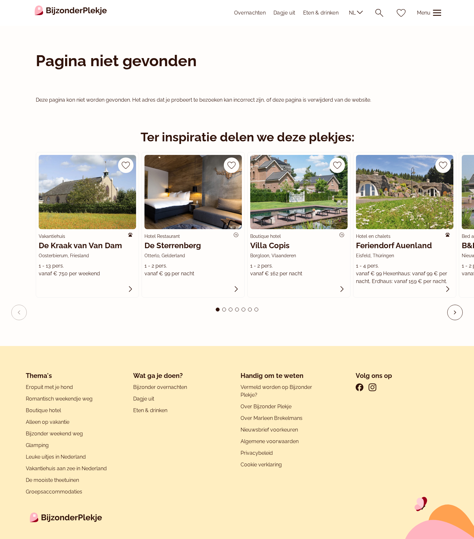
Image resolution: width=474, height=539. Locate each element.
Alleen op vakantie (47, 422)
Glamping (37, 445)
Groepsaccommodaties (54, 492)
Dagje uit (284, 13)
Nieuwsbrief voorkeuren (269, 430)
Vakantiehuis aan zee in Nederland (66, 468)
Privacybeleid (257, 453)
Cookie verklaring (261, 465)
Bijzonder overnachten (160, 387)
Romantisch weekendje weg (59, 399)
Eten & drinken (321, 13)
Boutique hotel (43, 410)
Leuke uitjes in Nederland (56, 457)
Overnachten (250, 13)
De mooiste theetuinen (52, 480)
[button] (455, 312)
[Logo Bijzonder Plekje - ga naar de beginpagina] (71, 13)
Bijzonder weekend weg (54, 434)
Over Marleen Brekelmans (271, 418)
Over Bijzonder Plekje (266, 406)
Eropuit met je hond (49, 387)
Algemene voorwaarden (270, 441)
